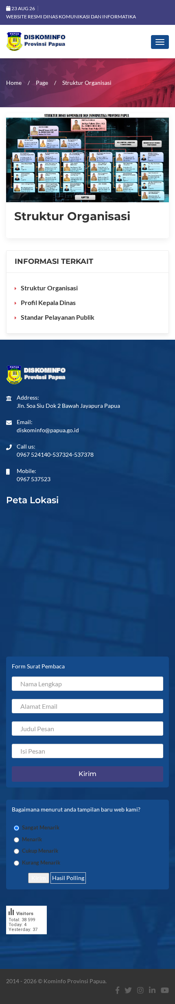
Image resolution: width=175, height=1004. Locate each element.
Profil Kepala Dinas (48, 302)
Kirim (38, 877)
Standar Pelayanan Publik (57, 317)
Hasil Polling (68, 877)
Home (14, 82)
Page (42, 82)
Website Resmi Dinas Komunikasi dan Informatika (71, 16)
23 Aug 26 (23, 8)
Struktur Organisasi (49, 288)
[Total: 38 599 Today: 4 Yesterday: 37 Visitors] (26, 940)
